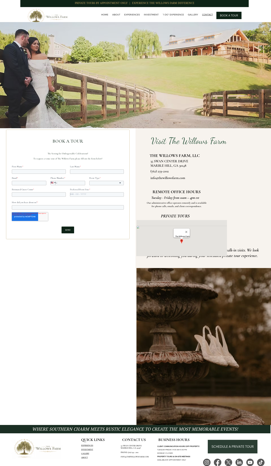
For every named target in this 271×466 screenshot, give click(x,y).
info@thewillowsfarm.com (167, 178)
